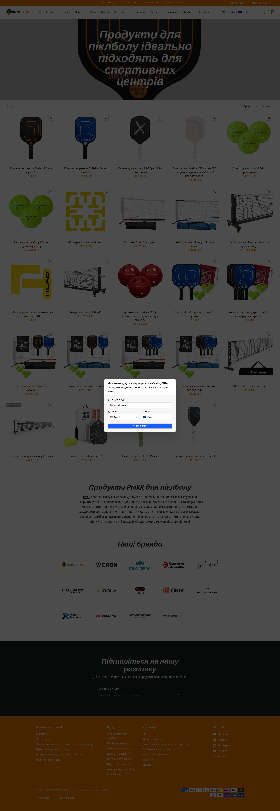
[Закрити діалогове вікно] (173, 381)
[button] (140, 405)
